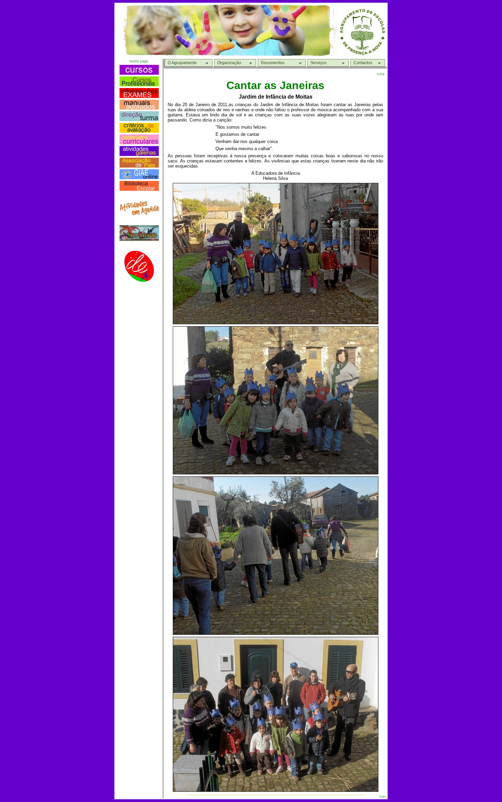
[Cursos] (139, 73)
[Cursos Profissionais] (139, 84)
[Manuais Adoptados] (139, 108)
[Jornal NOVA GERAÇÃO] (139, 239)
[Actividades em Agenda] (139, 214)
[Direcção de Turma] (139, 119)
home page (139, 61)
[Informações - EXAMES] (139, 96)
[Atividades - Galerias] (139, 154)
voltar (381, 74)
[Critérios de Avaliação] (139, 131)
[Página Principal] (362, 54)
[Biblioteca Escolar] (139, 189)
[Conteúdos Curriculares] (139, 142)
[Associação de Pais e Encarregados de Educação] (139, 166)
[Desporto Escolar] (139, 280)
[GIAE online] (139, 177)
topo (383, 796)
